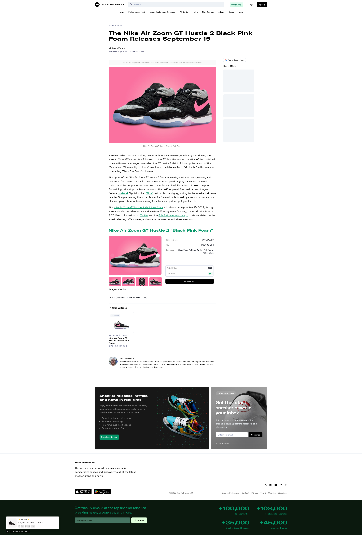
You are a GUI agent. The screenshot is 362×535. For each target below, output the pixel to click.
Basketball (121, 297)
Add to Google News (236, 60)
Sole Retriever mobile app (173, 215)
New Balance (208, 12)
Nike (196, 12)
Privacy (254, 493)
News (121, 12)
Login (251, 4)
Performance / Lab (136, 12)
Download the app (109, 437)
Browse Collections (230, 493)
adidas (221, 12)
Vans (241, 12)
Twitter (144, 215)
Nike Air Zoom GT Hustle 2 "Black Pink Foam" (161, 230)
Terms (263, 493)
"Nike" (149, 193)
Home (111, 25)
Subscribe (255, 435)
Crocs (231, 12)
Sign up (262, 4)
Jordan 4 (123, 193)
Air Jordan (184, 12)
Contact (245, 493)
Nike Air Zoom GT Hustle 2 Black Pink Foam (138, 207)
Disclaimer (282, 493)
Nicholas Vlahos (117, 48)
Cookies (272, 493)
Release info (189, 281)
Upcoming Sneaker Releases (162, 12)
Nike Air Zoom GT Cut (137, 297)
